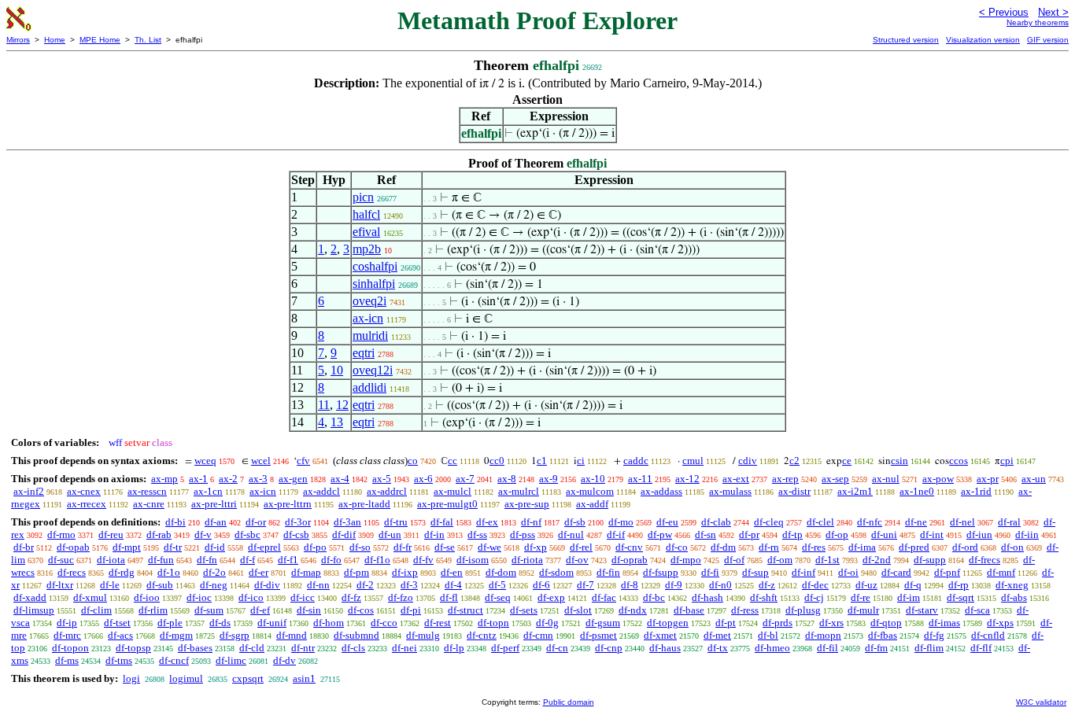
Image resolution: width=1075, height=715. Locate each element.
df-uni (884, 534)
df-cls (353, 648)
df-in (434, 534)
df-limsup (33, 610)
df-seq (498, 597)
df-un (390, 534)
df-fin (608, 572)
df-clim (96, 610)
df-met (717, 635)
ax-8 (506, 479)
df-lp (454, 648)
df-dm (723, 547)
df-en (452, 572)
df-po (315, 547)
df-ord (965, 547)
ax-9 (548, 479)
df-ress (745, 610)
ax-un (1033, 479)
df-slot (578, 610)
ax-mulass (730, 491)
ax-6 (423, 479)
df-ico (251, 597)
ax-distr (794, 491)
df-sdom (556, 572)
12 (342, 404)
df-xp (535, 547)
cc (452, 460)
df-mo (621, 522)
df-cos (361, 610)
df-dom (501, 572)
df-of (734, 560)
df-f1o (377, 560)
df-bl (768, 635)
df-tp (792, 534)
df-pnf (947, 572)
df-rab (159, 534)
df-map (306, 572)
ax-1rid (976, 491)
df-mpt (127, 547)
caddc (635, 460)
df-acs (120, 635)
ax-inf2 (28, 491)
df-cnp (608, 648)
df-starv (922, 610)
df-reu (111, 534)
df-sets (524, 610)
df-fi (710, 572)
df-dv (284, 660)
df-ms (67, 660)
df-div (267, 585)
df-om (779, 560)
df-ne (916, 522)
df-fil (827, 648)
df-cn (557, 648)
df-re (860, 597)
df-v (203, 534)
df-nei (404, 648)
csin (899, 460)
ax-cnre (148, 504)
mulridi (370, 335)
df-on (1012, 547)
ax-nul (886, 479)
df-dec (815, 585)
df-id (215, 547)
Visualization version (983, 39)
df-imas (944, 622)
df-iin (1027, 534)
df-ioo (147, 597)
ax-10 (593, 479)
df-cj (814, 597)
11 (324, 404)
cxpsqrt (248, 678)
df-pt (725, 622)
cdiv (747, 460)
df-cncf (174, 660)
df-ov (577, 560)
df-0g (547, 622)
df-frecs (984, 560)
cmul (693, 460)
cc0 (496, 460)
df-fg (934, 635)
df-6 (541, 585)
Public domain (568, 702)
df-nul (571, 534)
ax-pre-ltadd (364, 504)
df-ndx (633, 610)
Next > (1053, 12)
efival (366, 231)
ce (847, 460)
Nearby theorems (1038, 22)
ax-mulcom (590, 491)
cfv (303, 460)
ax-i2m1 (855, 491)
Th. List (148, 39)
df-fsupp (660, 572)
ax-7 (465, 479)
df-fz (351, 597)
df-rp (958, 585)
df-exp (551, 597)
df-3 (409, 585)
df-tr (173, 547)
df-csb (296, 534)
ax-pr (988, 479)
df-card (896, 572)
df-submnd (356, 635)
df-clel (820, 522)
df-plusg (803, 610)
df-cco (384, 622)
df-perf (505, 648)
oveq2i (369, 301)
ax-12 (687, 479)
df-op (837, 534)
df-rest (437, 622)
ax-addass (661, 491)
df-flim (929, 648)
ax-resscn (147, 491)
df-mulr (863, 610)
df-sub (159, 585)
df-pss (522, 534)
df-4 (453, 585)
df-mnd (291, 635)
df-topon (70, 648)
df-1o (168, 572)
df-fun (161, 560)
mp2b (367, 249)
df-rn (769, 547)
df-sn (705, 534)
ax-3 (258, 479)
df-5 (497, 585)
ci (581, 460)
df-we (489, 547)
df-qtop (886, 622)
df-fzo (400, 597)
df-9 (673, 585)
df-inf (803, 572)
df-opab (73, 547)
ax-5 (381, 479)
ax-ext (735, 479)
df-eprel (264, 547)
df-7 (585, 585)
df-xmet (660, 635)
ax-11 (640, 479)
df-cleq (769, 522)
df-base (689, 610)
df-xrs (831, 622)
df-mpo (685, 560)
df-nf (531, 522)
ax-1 (198, 479)
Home (54, 39)
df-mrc (67, 635)
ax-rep (785, 479)
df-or (256, 522)
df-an (216, 522)
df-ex (487, 522)
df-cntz (482, 635)
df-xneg (1012, 585)
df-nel (962, 522)
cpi (1007, 460)
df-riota (527, 560)
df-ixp (405, 572)
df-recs (71, 572)
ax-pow (938, 479)
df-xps (1000, 622)
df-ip (67, 622)
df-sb (575, 522)
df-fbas (882, 635)
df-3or (298, 522)
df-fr (402, 547)
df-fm (876, 648)
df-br (23, 547)
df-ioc (199, 597)
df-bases (195, 648)
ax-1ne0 (917, 491)
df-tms (118, 660)
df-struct (465, 610)
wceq (205, 460)
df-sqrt (960, 597)
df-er (258, 572)
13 (337, 422)
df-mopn (823, 635)
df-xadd (29, 597)
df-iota (111, 560)
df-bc (654, 597)
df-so (360, 547)
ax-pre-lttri (214, 504)
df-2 (365, 585)
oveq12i (373, 370)
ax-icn (368, 318)
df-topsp (133, 648)
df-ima (862, 547)
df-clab (716, 522)
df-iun (979, 534)
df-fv (423, 560)
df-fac (604, 597)
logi (131, 678)
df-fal (441, 522)
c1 (542, 460)
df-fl (449, 597)
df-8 (629, 585)
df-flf (981, 648)
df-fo (331, 560)
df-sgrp (234, 635)
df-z (767, 585)
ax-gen (293, 479)
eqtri (364, 352)
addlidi (369, 387)
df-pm (356, 572)
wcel (261, 460)
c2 (794, 460)
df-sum (208, 610)
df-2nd (877, 560)
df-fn (207, 560)
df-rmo (61, 534)
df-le (110, 585)
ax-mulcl (452, 491)
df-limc (231, 660)
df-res (814, 547)
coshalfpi (375, 266)
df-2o (214, 572)
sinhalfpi (374, 283)
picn (363, 197)
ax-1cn (208, 491)
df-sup (755, 572)
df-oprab (629, 560)
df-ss (477, 534)
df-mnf (1001, 572)
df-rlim (153, 610)
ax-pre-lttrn (288, 504)
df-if (616, 534)
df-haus (665, 648)
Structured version (906, 39)
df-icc (302, 597)
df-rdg (122, 572)
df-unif (271, 622)
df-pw (660, 534)
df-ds (220, 622)
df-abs (1014, 597)
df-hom (328, 622)
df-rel (581, 547)
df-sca (977, 610)
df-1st (827, 560)
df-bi (175, 522)
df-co (677, 547)
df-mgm (176, 635)
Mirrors (18, 39)
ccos (958, 460)
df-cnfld (988, 635)
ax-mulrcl (518, 491)
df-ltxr (59, 585)
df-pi (411, 610)
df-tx (717, 648)
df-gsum (603, 622)
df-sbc (247, 534)
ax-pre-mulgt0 (447, 504)
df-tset (117, 622)
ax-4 (340, 479)
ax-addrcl (387, 491)
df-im (908, 597)
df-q (913, 585)
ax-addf (592, 504)
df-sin (309, 610)
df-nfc (869, 522)
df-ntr (303, 648)
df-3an (347, 522)
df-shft (764, 597)
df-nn (318, 585)
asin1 (304, 678)
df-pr (749, 534)
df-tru (396, 522)
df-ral (1009, 522)
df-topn (493, 622)
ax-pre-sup (526, 504)
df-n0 (720, 585)
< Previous (1004, 12)
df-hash (707, 597)
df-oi (848, 572)
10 (337, 370)
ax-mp (164, 479)
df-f (247, 560)
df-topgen (668, 622)
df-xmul (90, 597)
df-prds (777, 622)
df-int (932, 534)
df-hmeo (772, 648)
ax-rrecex (86, 504)
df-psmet (598, 635)
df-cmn (538, 635)
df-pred (914, 547)
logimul (186, 678)
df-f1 (288, 560)
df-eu (667, 522)
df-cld (251, 648)
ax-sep (835, 479)
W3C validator (1041, 702)
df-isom (472, 560)
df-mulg (423, 635)
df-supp (930, 560)
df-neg (213, 585)
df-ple (170, 622)
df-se (444, 547)
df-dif (344, 534)
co (413, 460)
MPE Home (99, 39)
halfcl (366, 214)
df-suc (61, 560)
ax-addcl (321, 491)
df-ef (260, 610)
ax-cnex (84, 491)
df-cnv (629, 547)
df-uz (866, 585)
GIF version (1048, 39)
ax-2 (228, 479)
